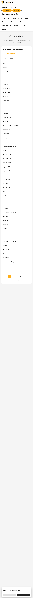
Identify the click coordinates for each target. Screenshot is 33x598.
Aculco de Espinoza (9, 146)
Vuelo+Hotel (6, 25)
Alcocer (5, 208)
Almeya (5, 233)
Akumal (5, 200)
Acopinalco (6, 129)
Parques (26, 18)
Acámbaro (6, 76)
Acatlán (5, 113)
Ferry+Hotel (21, 21)
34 (14, 280)
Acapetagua (7, 92)
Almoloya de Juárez (9, 241)
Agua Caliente (7, 162)
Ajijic (4, 191)
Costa (20, 18)
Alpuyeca (6, 245)
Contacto (5, 7)
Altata (5, 253)
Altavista (6, 257)
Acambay (6, 80)
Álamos (5, 204)
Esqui (4, 29)
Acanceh (6, 84)
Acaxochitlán (7, 117)
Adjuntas (6, 150)
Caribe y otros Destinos (21, 25)
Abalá (5, 67)
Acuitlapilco (7, 142)
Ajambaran (6, 187)
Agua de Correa (8, 171)
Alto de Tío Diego (9, 262)
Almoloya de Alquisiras (10, 237)
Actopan (6, 134)
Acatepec (6, 101)
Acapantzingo (7, 88)
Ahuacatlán (7, 179)
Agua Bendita (7, 154)
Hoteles (13, 18)
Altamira (6, 249)
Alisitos (5, 216)
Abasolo (5, 72)
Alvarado (6, 266)
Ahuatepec (6, 183)
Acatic (5, 105)
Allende (5, 220)
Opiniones (12, 7)
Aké (4, 196)
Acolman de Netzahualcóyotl (12, 125)
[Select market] (17, 14)
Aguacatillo (7, 167)
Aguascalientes (8, 175)
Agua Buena (7, 158)
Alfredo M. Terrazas (9, 212)
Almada (5, 229)
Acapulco (6, 96)
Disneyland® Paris (8, 21)
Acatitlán (6, 109)
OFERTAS (5, 18)
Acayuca (6, 121)
